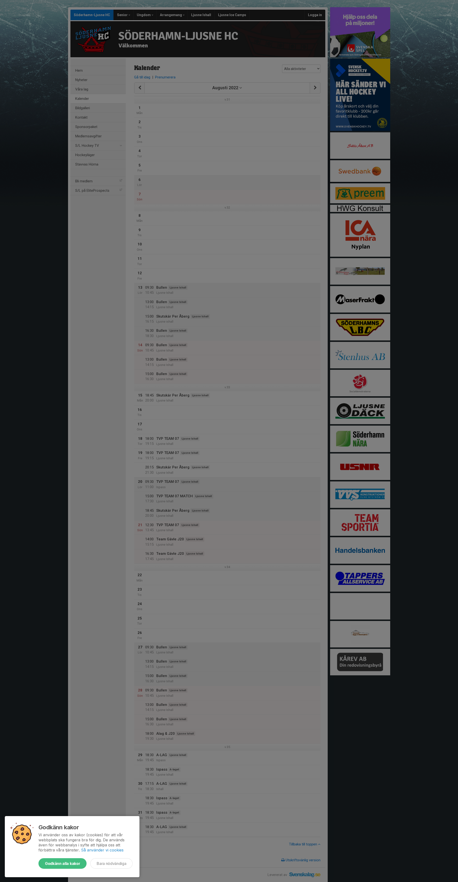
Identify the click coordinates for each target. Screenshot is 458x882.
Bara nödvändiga (111, 863)
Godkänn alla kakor (62, 863)
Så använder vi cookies (102, 850)
